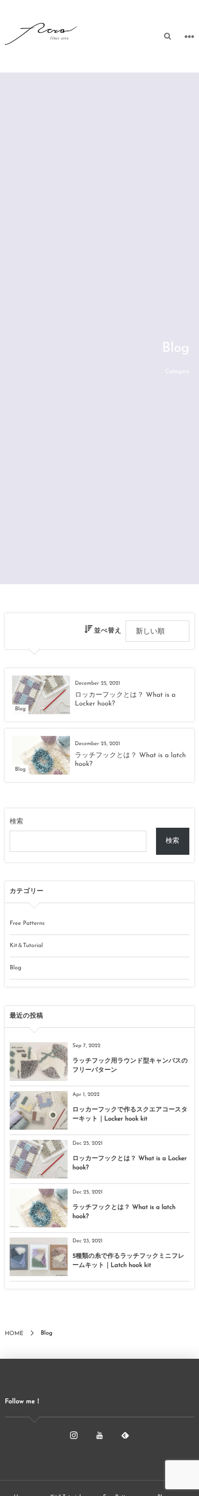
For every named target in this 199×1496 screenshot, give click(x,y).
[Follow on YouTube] (99, 1435)
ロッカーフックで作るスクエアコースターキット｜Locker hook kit (130, 1114)
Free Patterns (27, 923)
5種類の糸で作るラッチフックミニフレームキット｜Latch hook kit (128, 1260)
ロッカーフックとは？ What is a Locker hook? (129, 1163)
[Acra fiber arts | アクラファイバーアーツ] (41, 34)
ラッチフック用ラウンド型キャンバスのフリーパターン (130, 1065)
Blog (15, 968)
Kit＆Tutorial (26, 946)
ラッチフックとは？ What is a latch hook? (123, 1212)
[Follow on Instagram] (74, 1435)
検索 (16, 821)
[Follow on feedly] (125, 1435)
